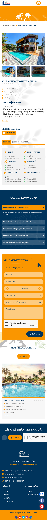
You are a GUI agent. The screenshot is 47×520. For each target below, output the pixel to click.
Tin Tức (6, 491)
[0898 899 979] (42, 506)
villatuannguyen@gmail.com (14, 474)
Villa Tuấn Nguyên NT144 (27, 25)
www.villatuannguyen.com (13, 477)
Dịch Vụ (6, 495)
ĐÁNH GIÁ (25, 142)
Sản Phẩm (7, 498)
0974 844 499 (9, 481)
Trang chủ (5, 25)
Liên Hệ (29, 491)
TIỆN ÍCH (6, 142)
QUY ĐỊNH (15, 142)
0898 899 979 (20, 481)
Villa (13, 25)
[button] (1, 71)
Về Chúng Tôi (8, 501)
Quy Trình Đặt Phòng (34, 495)
